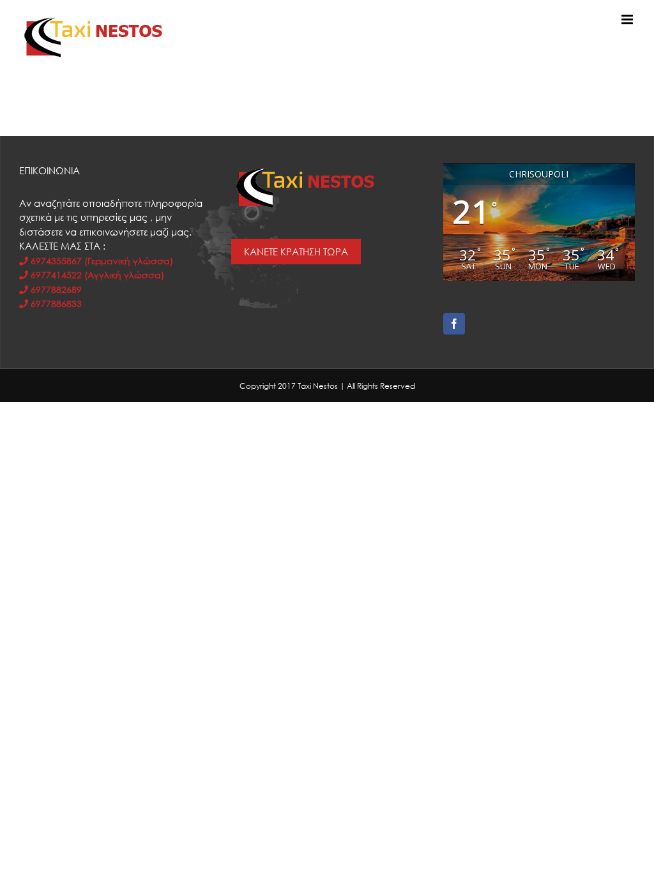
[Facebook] (454, 324)
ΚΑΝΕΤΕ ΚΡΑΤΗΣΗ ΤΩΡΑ (296, 251)
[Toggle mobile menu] (628, 19)
